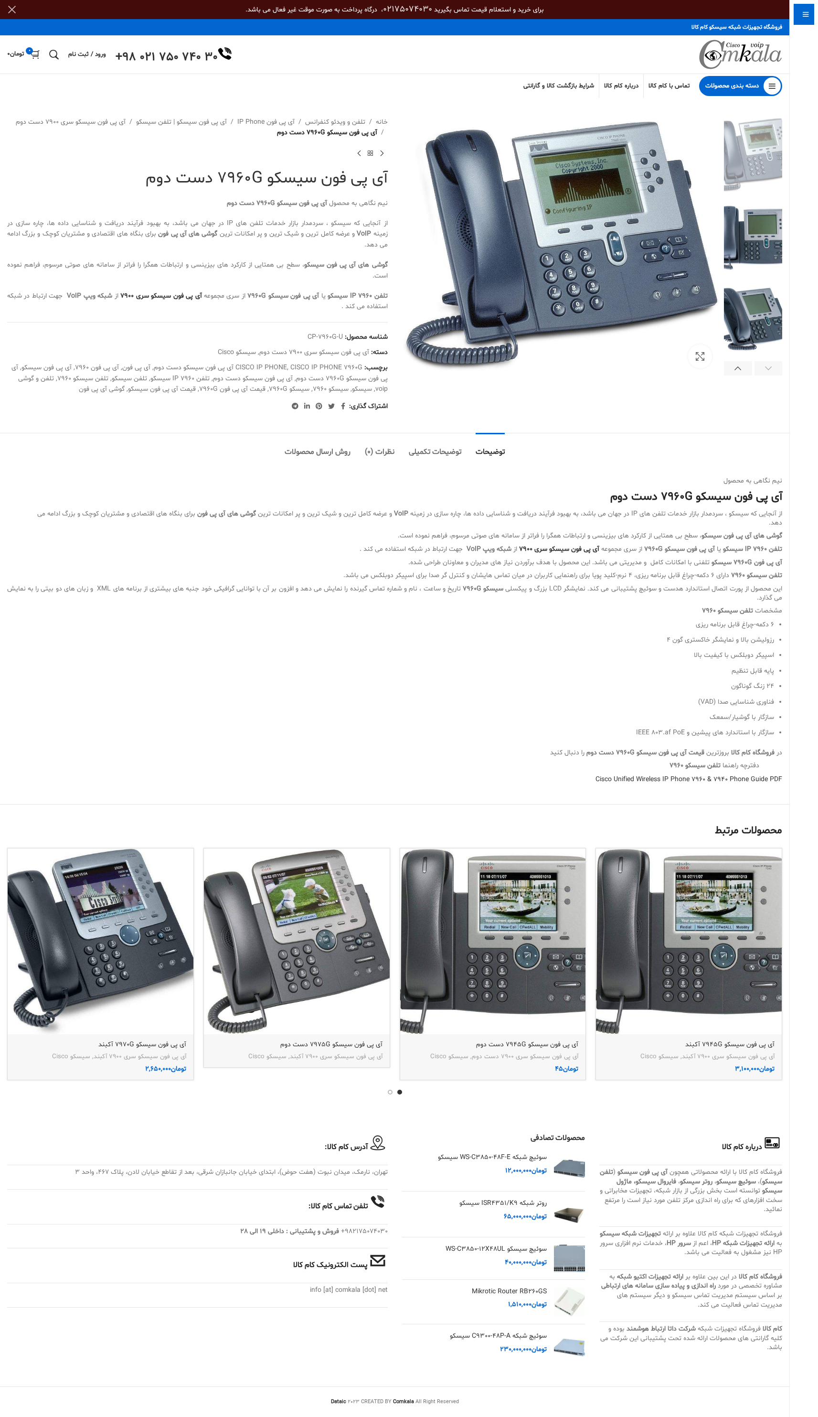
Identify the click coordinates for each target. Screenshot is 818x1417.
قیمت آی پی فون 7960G (232, 389)
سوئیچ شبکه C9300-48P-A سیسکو (498, 1336)
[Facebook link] (343, 407)
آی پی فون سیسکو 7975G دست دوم (331, 1044)
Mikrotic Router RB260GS (509, 1291)
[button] (768, 368)
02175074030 (407, 9)
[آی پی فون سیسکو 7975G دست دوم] (297, 941)
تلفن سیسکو (129, 378)
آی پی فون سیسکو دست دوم (253, 378)
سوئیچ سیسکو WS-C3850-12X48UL (496, 1249)
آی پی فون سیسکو (46, 367)
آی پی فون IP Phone (266, 122)
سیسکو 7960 (331, 389)
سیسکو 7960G (289, 389)
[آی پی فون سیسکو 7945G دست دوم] (493, 941)
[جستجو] (54, 54)
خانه (382, 122)
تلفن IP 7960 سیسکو (180, 378)
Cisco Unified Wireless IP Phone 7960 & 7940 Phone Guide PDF (688, 779)
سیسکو (362, 389)
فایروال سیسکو (656, 1181)
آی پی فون (136, 367)
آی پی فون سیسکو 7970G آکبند (142, 1044)
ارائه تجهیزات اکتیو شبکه (650, 1276)
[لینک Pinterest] (319, 407)
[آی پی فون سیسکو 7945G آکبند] (689, 941)
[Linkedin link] (307, 407)
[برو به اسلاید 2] (390, 1092)
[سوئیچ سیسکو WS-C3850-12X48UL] (569, 1258)
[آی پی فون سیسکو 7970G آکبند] (100, 941)
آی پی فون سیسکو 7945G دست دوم (527, 1044)
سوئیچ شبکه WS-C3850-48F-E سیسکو (492, 1157)
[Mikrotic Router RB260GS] (569, 1302)
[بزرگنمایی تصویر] (700, 356)
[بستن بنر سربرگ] (12, 9)
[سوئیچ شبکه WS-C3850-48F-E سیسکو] (569, 1168)
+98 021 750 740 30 (167, 57)
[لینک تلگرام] (295, 407)
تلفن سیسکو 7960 (82, 378)
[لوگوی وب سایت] (740, 54)
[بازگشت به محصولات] (370, 154)
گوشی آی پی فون (102, 389)
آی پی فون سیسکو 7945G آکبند (730, 1044)
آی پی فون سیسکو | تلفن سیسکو (181, 122)
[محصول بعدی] (359, 154)
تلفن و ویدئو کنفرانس (335, 122)
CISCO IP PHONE (261, 367)
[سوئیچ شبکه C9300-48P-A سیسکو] (569, 1347)
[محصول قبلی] (382, 154)
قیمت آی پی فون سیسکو (162, 389)
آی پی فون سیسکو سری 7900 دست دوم (71, 122)
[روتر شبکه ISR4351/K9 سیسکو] (569, 1214)
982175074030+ (364, 1231)
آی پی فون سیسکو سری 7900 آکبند (728, 1056)
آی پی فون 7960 (97, 367)
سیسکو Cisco (237, 352)
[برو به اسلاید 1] (399, 1092)
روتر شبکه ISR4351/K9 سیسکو (503, 1203)
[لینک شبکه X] (331, 407)
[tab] (490, 447)
